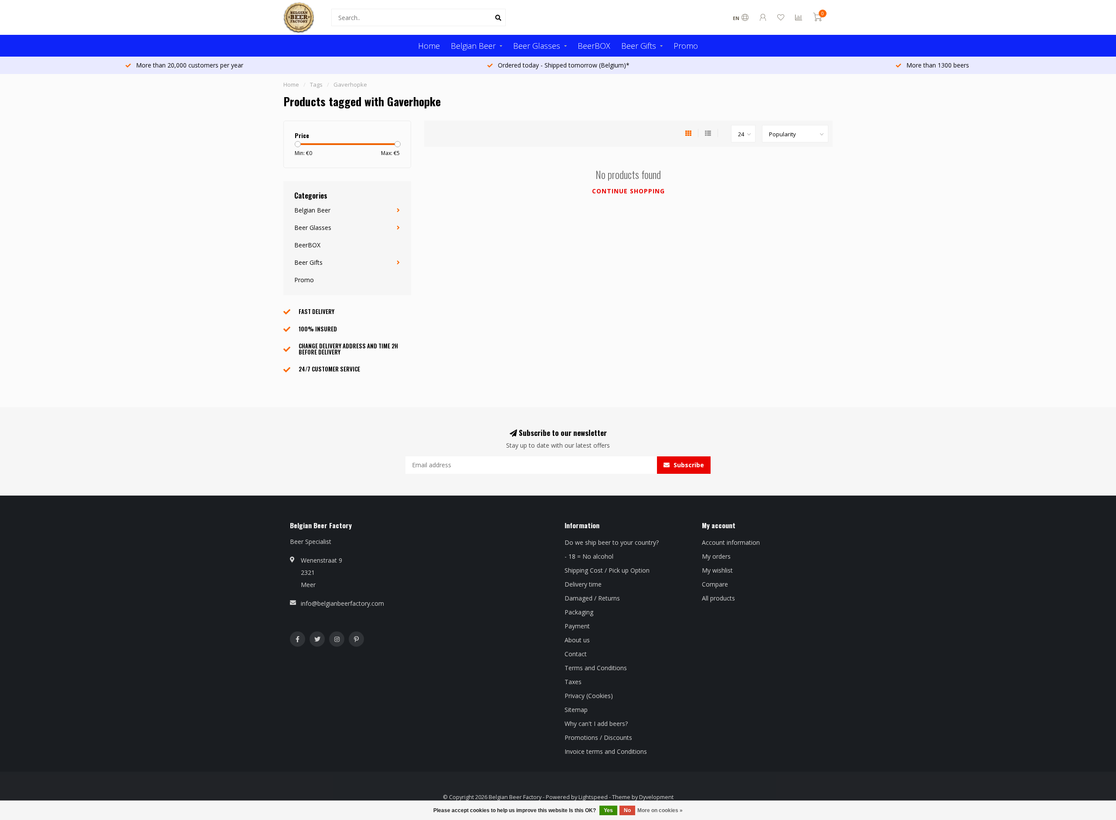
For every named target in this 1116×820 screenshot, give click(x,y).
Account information (731, 542)
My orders (716, 556)
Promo (686, 45)
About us (577, 640)
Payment (577, 626)
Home (429, 45)
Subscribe (688, 465)
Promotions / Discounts (598, 737)
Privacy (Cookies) (589, 696)
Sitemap (576, 709)
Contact (576, 654)
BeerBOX (594, 45)
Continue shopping (628, 191)
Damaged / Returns (592, 598)
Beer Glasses (536, 45)
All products (718, 598)
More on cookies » (660, 810)
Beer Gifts (638, 45)
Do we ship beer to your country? (612, 542)
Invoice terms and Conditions (606, 751)
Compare (715, 584)
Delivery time (583, 584)
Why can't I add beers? (596, 723)
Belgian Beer (473, 45)
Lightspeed (593, 797)
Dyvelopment (656, 797)
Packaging (579, 612)
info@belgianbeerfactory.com (342, 603)
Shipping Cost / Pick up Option (607, 570)
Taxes (573, 682)
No (627, 810)
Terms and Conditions (596, 668)
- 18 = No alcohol (589, 556)
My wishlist (717, 570)
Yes (608, 810)
